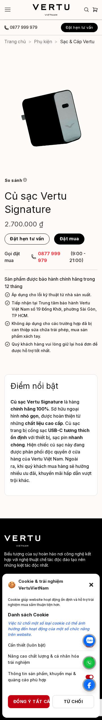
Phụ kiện (43, 41)
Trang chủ (15, 41)
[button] (91, 585)
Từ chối (73, 701)
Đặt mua (69, 238)
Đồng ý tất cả (31, 701)
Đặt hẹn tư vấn (27, 238)
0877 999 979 (23, 27)
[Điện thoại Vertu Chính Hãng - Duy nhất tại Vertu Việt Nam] (51, 10)
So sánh (14, 180)
